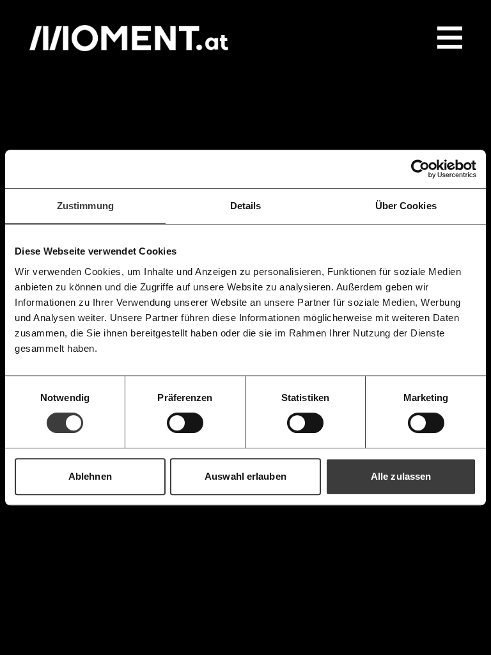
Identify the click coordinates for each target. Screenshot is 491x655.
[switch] (185, 423)
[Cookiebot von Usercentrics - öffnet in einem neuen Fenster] (420, 168)
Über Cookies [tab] (406, 205)
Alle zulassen (401, 476)
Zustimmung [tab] (85, 205)
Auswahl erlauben (245, 476)
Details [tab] (245, 205)
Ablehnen (90, 476)
